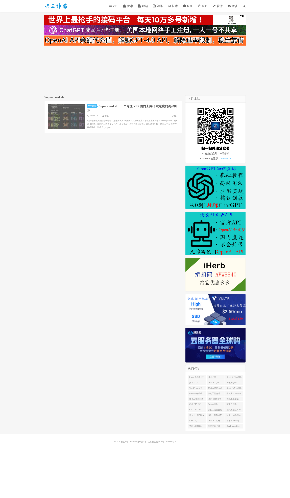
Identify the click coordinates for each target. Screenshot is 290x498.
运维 (159, 6)
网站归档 (142, 442)
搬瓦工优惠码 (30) (214, 394)
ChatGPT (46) (213, 382)
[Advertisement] (145, 71)
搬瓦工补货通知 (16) (215, 416)
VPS (115, 6)
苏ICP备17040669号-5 (166, 442)
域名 (204, 6)
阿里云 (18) (231, 404)
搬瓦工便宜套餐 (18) (215, 410)
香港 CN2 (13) (195, 426)
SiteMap (133, 442)
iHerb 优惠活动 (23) (214, 399)
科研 (189, 6)
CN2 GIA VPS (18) (195, 410)
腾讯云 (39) (231, 382)
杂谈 (234, 6)
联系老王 (152, 442)
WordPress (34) (195, 388)
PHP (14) (193, 420)
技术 (174, 6)
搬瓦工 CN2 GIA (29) (234, 394)
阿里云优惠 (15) (233, 415)
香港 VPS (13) (233, 420)
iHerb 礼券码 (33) (234, 388)
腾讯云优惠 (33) (215, 388)
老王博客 (56, 6)
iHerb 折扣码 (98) (234, 377)
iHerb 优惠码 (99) (196, 377)
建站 (144, 6)
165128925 (225, 158)
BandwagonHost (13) (233, 426)
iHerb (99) (212, 377)
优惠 (129, 6)
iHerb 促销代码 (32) (195, 394)
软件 (219, 6)
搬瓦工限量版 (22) (233, 399)
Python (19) (213, 404)
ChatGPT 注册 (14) (214, 421)
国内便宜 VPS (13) (214, 426)
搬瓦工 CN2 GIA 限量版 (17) (196, 416)
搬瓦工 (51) (194, 382)
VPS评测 (92, 106)
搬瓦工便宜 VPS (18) (234, 410)
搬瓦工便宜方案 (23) (196, 399)
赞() (176, 116)
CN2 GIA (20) (195, 404)
